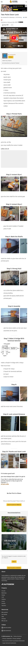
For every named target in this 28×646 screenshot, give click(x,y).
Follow (10, 57)
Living (3, 601)
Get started (4, 614)
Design (3, 595)
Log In (14, 561)
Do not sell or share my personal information (14, 641)
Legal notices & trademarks (9, 643)
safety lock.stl (5, 149)
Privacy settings (17, 638)
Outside (3, 603)
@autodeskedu (7, 630)
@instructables (7, 627)
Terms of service (18, 636)
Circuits (3, 591)
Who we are (4, 621)
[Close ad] (26, 6)
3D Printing (19, 17)
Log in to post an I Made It (14, 504)
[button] (1, 1)
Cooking (4, 599)
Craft (3, 597)
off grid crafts (5, 484)
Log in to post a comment (14, 568)
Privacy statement (7, 638)
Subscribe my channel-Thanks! (11, 63)
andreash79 (5, 17)
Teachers (4, 605)
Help (3, 616)
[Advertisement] (14, 8)
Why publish (5, 612)
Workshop (12, 17)
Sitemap (4, 618)
